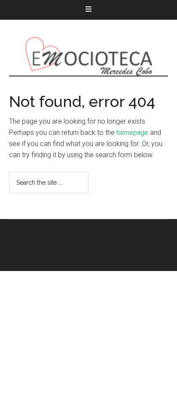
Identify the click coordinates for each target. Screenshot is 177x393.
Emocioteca (88, 56)
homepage (132, 132)
